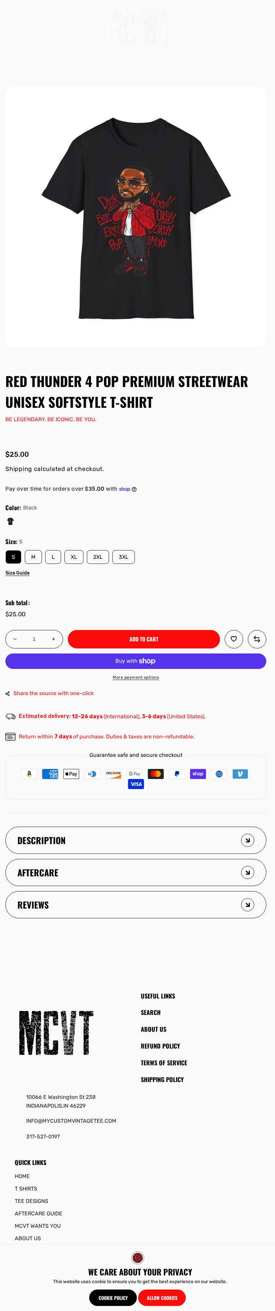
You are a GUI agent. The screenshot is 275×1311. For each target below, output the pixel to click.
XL (74, 557)
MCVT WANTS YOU (38, 1226)
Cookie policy (113, 1297)
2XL (98, 557)
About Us (153, 1029)
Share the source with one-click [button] (53, 693)
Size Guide (17, 573)
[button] (16, 25)
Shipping (18, 469)
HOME (22, 1176)
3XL (123, 557)
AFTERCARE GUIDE (38, 1213)
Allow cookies (162, 1297)
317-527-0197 (43, 1136)
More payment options (136, 677)
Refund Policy (160, 1045)
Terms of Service (164, 1062)
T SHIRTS (26, 1188)
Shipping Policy (162, 1079)
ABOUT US (28, 1238)
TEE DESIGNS (31, 1201)
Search (151, 1012)
